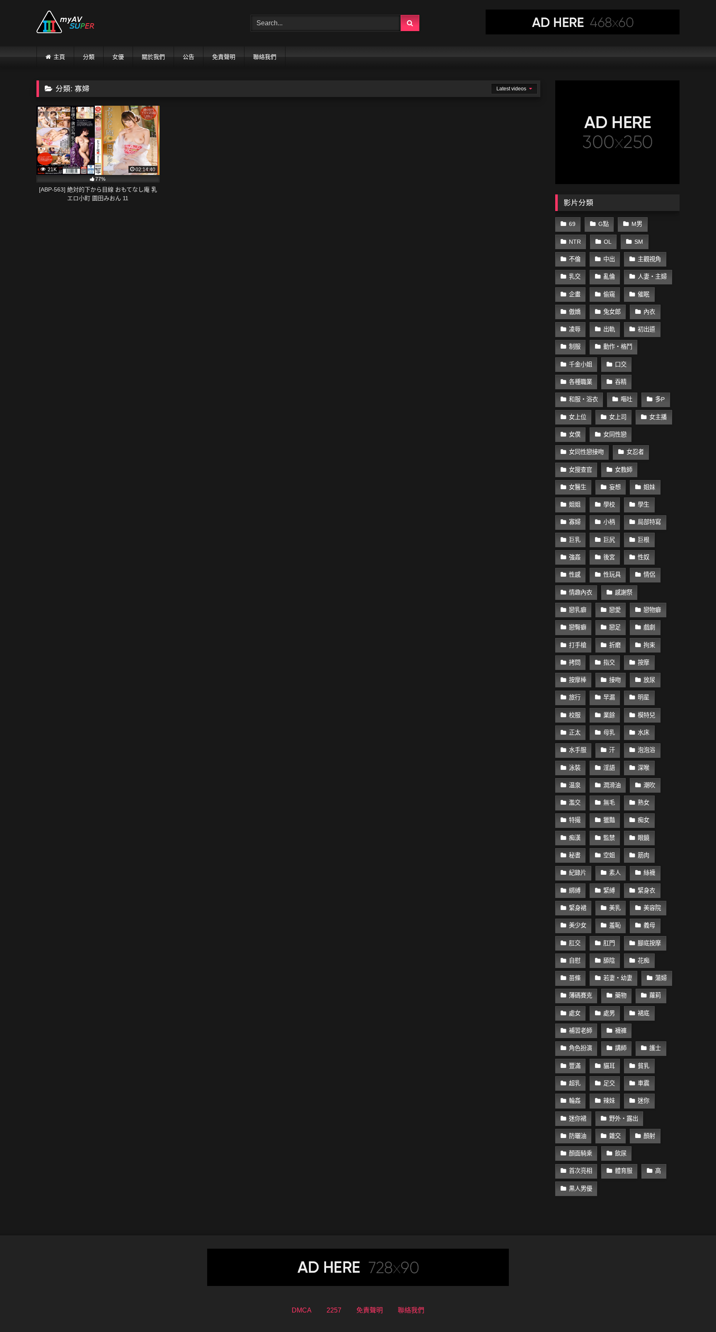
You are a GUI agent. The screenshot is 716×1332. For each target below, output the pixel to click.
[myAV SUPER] (65, 23)
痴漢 (575, 838)
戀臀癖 (577, 627)
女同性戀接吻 (586, 452)
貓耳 (609, 1066)
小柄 (609, 522)
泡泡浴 (646, 750)
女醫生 (577, 487)
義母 (649, 925)
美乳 (615, 908)
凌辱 (575, 329)
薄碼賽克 (580, 995)
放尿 (649, 680)
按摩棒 (577, 680)
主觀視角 (649, 259)
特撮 (575, 820)
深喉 (643, 767)
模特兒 (646, 715)
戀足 (615, 627)
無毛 (609, 802)
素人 (615, 872)
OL (608, 241)
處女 (575, 1013)
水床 (643, 732)
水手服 (577, 750)
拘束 (649, 645)
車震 (643, 1083)
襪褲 (620, 1030)
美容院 (652, 908)
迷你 (643, 1100)
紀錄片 (577, 872)
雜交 (615, 1136)
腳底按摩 (649, 943)
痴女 (643, 820)
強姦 (575, 557)
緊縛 (609, 890)
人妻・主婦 (652, 276)
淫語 (609, 767)
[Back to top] (690, 1307)
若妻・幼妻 (617, 978)
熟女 (643, 802)
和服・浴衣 (583, 399)
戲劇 (649, 627)
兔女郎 (612, 311)
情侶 (649, 574)
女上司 (617, 417)
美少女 (577, 925)
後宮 (609, 557)
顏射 (649, 1136)
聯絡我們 (264, 56)
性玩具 (612, 574)
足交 (609, 1083)
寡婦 (575, 522)
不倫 (575, 259)
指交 (609, 662)
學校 (609, 504)
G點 (603, 224)
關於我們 (153, 56)
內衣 (649, 311)
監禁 (609, 838)
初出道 (646, 329)
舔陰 (609, 960)
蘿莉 (655, 995)
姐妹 (649, 487)
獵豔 (609, 820)
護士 (655, 1048)
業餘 (609, 715)
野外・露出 (623, 1118)
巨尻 (609, 539)
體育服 (623, 1170)
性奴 (643, 557)
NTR (575, 241)
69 (572, 224)
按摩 (643, 662)
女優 (118, 56)
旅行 (575, 697)
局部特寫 (649, 522)
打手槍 (577, 645)
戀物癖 (652, 610)
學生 (643, 504)
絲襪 (649, 872)
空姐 (609, 855)
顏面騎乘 (580, 1153)
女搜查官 (580, 469)
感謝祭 (623, 592)
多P (660, 399)
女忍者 (635, 452)
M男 (636, 224)
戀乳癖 (577, 610)
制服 (575, 346)
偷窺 (609, 294)
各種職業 (580, 381)
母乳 (609, 732)
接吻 (615, 680)
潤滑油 (612, 785)
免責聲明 (223, 56)
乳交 (575, 276)
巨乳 (575, 539)
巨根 (643, 539)
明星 (643, 697)
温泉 (575, 785)
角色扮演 (580, 1048)
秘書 (575, 855)
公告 (188, 56)
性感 (575, 574)
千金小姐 (580, 364)
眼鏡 (643, 838)
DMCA (302, 1310)
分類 (88, 56)
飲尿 (620, 1153)
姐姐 (575, 504)
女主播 (658, 417)
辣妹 (609, 1100)
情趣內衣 (580, 592)
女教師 (623, 469)
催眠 (643, 294)
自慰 (575, 960)
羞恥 (615, 925)
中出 (609, 259)
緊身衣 (646, 890)
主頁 (59, 56)
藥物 (620, 995)
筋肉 (643, 855)
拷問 (575, 662)
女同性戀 (614, 434)
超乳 (575, 1083)
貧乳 (643, 1066)
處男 (609, 1013)
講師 (620, 1048)
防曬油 (577, 1136)
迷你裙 (577, 1118)
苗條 (575, 978)
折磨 (615, 645)
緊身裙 (577, 908)
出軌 (609, 329)
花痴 (643, 960)
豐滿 (575, 1066)
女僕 (575, 434)
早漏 (609, 697)
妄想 (615, 487)
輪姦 (575, 1100)
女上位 (577, 417)
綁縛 (575, 890)
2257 (334, 1310)
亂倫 (609, 276)
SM (638, 241)
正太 (575, 732)
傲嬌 (575, 311)
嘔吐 (626, 399)
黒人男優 (580, 1188)
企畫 (575, 294)
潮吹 (649, 785)
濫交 (575, 802)
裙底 (643, 1013)
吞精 (620, 381)
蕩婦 (661, 978)
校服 (575, 715)
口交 (620, 364)
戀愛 (615, 610)
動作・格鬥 (617, 346)
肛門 (609, 943)
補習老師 (580, 1030)
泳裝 (575, 767)
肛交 (575, 943)
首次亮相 (580, 1170)
